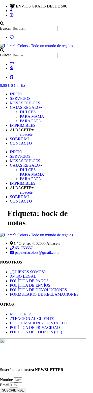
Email (5, 385)
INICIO (16, 94)
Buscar (5, 28)
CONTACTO (21, 143)
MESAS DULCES (25, 103)
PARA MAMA (32, 116)
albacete (26, 134)
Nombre (7, 380)
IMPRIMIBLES (22, 125)
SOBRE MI (19, 139)
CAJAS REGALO (25, 107)
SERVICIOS (20, 98)
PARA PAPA (30, 121)
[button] (46, 23)
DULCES (28, 112)
